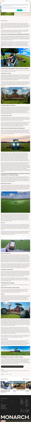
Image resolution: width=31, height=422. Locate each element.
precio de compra (11, 342)
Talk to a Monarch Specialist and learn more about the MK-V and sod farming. (12, 366)
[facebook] (27, 410)
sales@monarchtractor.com (4, 408)
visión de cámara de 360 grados (16, 224)
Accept (19, 10)
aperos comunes (7, 327)
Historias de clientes (22, 402)
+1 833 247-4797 (3, 406)
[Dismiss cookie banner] (28, 2)
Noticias (26, 400)
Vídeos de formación (22, 411)
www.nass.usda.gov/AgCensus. (4, 371)
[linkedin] (28, 410)
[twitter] (26, 411)
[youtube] (27, 411)
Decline (26, 10)
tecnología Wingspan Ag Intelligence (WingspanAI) (11, 231)
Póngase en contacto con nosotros (26, 402)
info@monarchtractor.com (4, 407)
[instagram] (26, 410)
